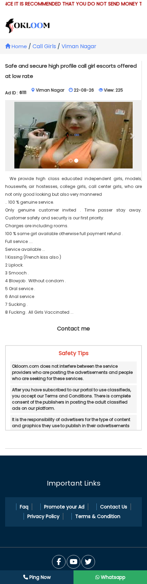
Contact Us (113, 506)
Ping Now (39, 577)
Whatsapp (112, 577)
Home (18, 46)
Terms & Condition (97, 516)
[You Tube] (88, 562)
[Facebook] (59, 562)
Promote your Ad (64, 506)
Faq (24, 506)
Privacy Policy (43, 516)
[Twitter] (73, 562)
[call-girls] (74, 135)
